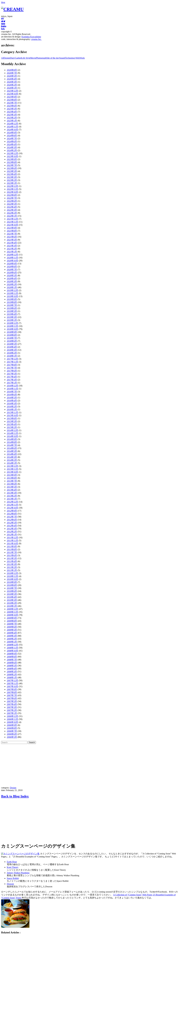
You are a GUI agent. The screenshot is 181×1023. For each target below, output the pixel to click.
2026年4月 (12, 79)
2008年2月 (12, 674)
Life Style (25, 58)
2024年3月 (12, 147)
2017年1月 (12, 382)
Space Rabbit (13, 878)
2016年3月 (12, 403)
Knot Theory (12, 867)
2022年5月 (12, 204)
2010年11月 (12, 576)
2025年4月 (12, 111)
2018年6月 (12, 341)
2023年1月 (12, 183)
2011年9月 (12, 546)
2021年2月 (12, 248)
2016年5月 (12, 397)
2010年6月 (12, 591)
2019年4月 (12, 314)
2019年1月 (12, 320)
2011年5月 (12, 558)
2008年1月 (12, 677)
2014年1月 (12, 463)
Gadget (18, 58)
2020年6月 (12, 272)
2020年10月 (12, 260)
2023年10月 (12, 156)
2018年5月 (12, 344)
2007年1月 (12, 713)
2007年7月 (12, 695)
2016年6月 (12, 394)
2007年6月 (12, 698)
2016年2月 (12, 406)
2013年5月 (12, 487)
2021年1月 (12, 251)
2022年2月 (12, 213)
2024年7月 (12, 138)
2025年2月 (12, 117)
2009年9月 (12, 618)
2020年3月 (12, 281)
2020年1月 (12, 287)
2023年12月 (12, 153)
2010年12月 (12, 573)
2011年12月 (12, 537)
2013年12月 (12, 466)
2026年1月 (12, 88)
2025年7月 (12, 103)
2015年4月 (12, 424)
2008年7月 (12, 659)
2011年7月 (12, 552)
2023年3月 (12, 177)
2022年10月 (12, 192)
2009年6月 (12, 627)
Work (82, 58)
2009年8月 (12, 621)
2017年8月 (12, 365)
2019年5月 (12, 311)
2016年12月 (12, 385)
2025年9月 (12, 97)
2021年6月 (12, 237)
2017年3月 (12, 379)
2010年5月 (12, 594)
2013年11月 (12, 469)
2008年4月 (12, 668)
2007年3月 (12, 707)
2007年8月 (12, 692)
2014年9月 (12, 439)
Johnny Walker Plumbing (18, 873)
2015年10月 (12, 415)
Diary (12, 58)
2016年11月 (12, 388)
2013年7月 (12, 481)
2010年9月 (12, 582)
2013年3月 (12, 493)
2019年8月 (12, 302)
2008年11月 (12, 648)
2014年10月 (12, 436)
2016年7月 (12, 391)
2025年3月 (12, 114)
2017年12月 (12, 359)
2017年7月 (12, 368)
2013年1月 (12, 499)
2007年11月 (12, 683)
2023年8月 (12, 162)
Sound (62, 58)
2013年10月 (12, 472)
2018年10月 (12, 329)
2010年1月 (12, 606)
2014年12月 (12, 430)
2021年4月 (12, 242)
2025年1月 (12, 120)
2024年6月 (12, 141)
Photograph (41, 58)
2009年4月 (12, 633)
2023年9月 (12, 159)
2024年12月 (12, 123)
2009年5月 (12, 630)
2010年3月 (12, 600)
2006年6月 (12, 734)
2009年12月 (12, 609)
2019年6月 (12, 308)
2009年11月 (12, 612)
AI (2, 58)
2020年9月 (12, 263)
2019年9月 (12, 299)
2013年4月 (12, 490)
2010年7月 (12, 588)
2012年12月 (12, 502)
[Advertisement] (90, 765)
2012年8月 (12, 513)
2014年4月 (12, 454)
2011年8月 (12, 549)
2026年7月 (12, 73)
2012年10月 (12, 508)
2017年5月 (12, 374)
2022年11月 (12, 189)
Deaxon (10, 884)
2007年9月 (12, 689)
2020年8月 (12, 266)
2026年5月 (12, 76)
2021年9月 (12, 228)
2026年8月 (12, 70)
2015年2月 (12, 427)
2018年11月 (12, 326)
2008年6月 (12, 662)
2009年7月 (12, 624)
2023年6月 (12, 168)
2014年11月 (12, 433)
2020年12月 (12, 254)
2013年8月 (12, 478)
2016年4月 (12, 400)
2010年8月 (12, 585)
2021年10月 (12, 225)
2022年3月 (12, 210)
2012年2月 (12, 531)
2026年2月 (12, 85)
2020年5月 (12, 275)
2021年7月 (12, 234)
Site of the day (52, 58)
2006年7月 (12, 731)
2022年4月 (12, 207)
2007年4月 (12, 704)
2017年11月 (12, 362)
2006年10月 (12, 722)
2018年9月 (12, 332)
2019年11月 (12, 293)
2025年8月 (12, 100)
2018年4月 (12, 347)
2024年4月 (12, 144)
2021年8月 (12, 231)
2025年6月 (12, 106)
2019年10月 (12, 296)
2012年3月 (12, 528)
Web (78, 58)
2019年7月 (12, 305)
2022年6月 (12, 201)
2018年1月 (12, 356)
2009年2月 (12, 639)
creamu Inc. (36, 39)
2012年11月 (12, 505)
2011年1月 (12, 570)
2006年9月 (12, 725)
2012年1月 (12, 534)
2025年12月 (12, 91)
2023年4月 (12, 174)
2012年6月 (12, 519)
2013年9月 (12, 475)
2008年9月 (12, 653)
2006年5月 (12, 737)
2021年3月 (12, 245)
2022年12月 (12, 186)
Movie (33, 58)
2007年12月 (12, 680)
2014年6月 (12, 448)
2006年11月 (12, 719)
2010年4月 (12, 597)
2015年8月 (12, 418)
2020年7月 (12, 269)
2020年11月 (12, 257)
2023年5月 (12, 171)
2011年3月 (12, 564)
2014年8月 (12, 442)
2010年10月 (12, 579)
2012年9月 (12, 511)
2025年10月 (12, 94)
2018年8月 (12, 335)
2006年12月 (12, 716)
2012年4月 (12, 525)
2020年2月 (12, 284)
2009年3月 (12, 636)
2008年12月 (12, 645)
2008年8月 (12, 656)
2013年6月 (12, 484)
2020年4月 (12, 278)
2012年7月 (12, 516)
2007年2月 (12, 710)
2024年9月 (12, 132)
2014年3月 (12, 457)
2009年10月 (12, 615)
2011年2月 (12, 567)
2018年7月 (12, 338)
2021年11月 (12, 222)
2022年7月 (12, 198)
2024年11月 (12, 126)
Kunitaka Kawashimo (31, 36)
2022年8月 (12, 195)
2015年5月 (12, 421)
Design (7, 58)
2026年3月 (12, 82)
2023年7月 (12, 165)
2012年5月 (12, 522)
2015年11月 (12, 412)
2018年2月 (12, 353)
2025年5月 (12, 108)
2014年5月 (12, 451)
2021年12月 (12, 219)
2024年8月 (12, 135)
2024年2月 (12, 150)
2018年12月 (12, 323)
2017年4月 (12, 377)
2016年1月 (12, 409)
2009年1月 (12, 642)
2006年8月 (12, 728)
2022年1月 (12, 216)
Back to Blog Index (15, 796)
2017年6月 (12, 371)
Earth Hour (12, 861)
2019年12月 (12, 290)
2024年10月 (12, 129)
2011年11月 (12, 540)
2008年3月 (12, 671)
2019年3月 (12, 317)
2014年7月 (12, 445)
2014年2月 (12, 460)
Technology (70, 58)
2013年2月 (12, 496)
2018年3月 (12, 350)
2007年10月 (12, 686)
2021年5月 (12, 240)
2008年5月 (12, 665)
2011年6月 (12, 555)
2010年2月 (12, 603)
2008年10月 (12, 650)
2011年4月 (12, 561)
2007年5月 (12, 701)
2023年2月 (12, 180)
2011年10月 (12, 543)
